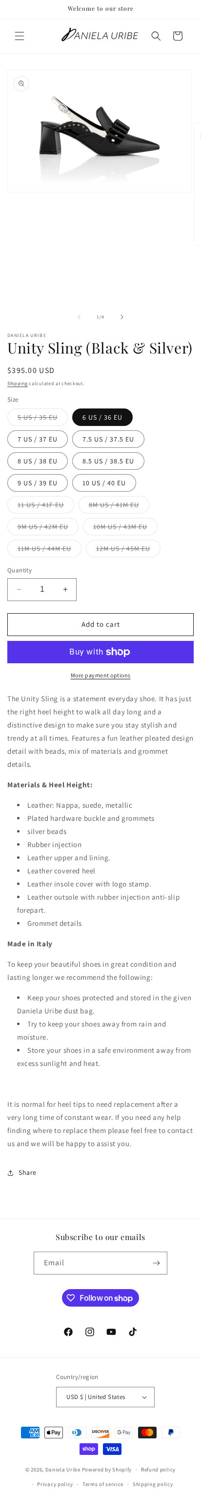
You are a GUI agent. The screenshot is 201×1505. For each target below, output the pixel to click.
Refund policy (158, 1469)
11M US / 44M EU (49, 550)
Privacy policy (55, 1484)
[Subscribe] (156, 1263)
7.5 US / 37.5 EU (108, 439)
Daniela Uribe (62, 1469)
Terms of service (102, 1484)
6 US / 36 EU (102, 417)
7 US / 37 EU (38, 439)
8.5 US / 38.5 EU (108, 461)
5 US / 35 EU (43, 419)
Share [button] (28, 1172)
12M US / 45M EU (128, 550)
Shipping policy (153, 1484)
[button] (19, 36)
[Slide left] (79, 317)
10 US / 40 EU (104, 482)
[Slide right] (122, 317)
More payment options (101, 675)
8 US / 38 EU (38, 461)
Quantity (19, 570)
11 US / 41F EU (46, 506)
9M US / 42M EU (48, 528)
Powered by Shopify (107, 1469)
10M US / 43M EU (125, 528)
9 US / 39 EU (38, 482)
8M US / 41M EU (119, 506)
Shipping (17, 383)
